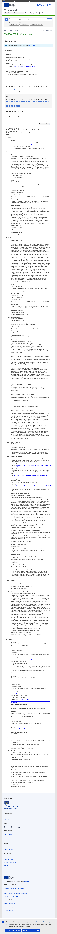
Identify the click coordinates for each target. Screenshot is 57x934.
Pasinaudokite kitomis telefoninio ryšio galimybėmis (16, 890)
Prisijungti (41, 5)
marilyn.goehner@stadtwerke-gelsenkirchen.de (24, 66)
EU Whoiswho (7, 865)
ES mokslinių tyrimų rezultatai (10, 862)
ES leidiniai (6, 867)
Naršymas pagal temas (36, 24)
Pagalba (5, 817)
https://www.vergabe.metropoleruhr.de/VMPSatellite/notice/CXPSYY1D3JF (32, 475)
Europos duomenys (8, 859)
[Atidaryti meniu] (5, 41)
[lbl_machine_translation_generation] (24, 111)
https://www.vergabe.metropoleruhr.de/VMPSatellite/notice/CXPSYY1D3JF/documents (31, 466)
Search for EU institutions (9, 903)
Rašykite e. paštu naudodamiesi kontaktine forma (15, 893)
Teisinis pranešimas (8, 834)
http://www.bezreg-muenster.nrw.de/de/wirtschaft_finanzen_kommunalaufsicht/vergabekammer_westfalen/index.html (30, 701)
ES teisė (5, 857)
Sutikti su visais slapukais (13, 930)
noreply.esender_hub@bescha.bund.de (25, 728)
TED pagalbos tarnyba (9, 819)
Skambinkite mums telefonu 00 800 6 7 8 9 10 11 (15, 888)
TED (5, 30)
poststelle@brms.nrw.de (22, 693)
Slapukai (6, 837)
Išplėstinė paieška (14, 24)
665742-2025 (31, 45)
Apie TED (6, 847)
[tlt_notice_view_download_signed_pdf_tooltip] (14, 89)
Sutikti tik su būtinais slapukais (31, 930)
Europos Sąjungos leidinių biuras (12, 806)
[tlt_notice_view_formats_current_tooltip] (49, 124)
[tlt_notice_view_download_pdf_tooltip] (7, 101)
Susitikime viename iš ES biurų (11, 896)
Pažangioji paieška (24, 24)
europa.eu (26, 881)
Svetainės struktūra (8, 849)
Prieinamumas (7, 839)
